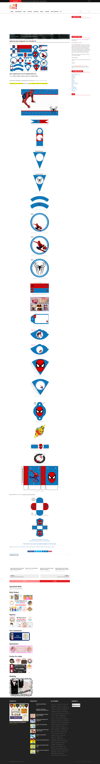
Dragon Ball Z (74, 87)
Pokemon (73, 78)
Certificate (59, 707)
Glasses (66, 713)
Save (51, 551)
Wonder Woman (74, 73)
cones (52, 733)
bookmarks (63, 729)
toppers (48, 546)
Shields (57, 724)
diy (58, 735)
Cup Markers (64, 709)
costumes (57, 733)
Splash (59, 726)
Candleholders (53, 706)
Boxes (24, 11)
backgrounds (64, 728)
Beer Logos (53, 704)
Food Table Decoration (59, 713)
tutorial (58, 755)
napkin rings (31, 546)
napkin (52, 742)
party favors (53, 748)
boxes (17, 546)
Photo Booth (53, 720)
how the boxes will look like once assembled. (39, 540)
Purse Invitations (65, 722)
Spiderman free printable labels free (17, 576)
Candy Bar (30, 11)
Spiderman (43, 546)
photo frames (64, 749)
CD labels (59, 704)
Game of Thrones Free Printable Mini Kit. (17, 722)
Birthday (13, 546)
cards (57, 731)
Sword (63, 726)
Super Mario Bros (75, 82)
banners (52, 729)
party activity (60, 744)
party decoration (60, 746)
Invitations (36, 11)
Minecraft (73, 77)
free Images (59, 737)
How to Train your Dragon (76, 74)
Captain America (74, 89)
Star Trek (73, 90)
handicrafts (61, 738)
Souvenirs (47, 11)
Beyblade (73, 75)
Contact (89, 761)
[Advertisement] (39, 24)
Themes (11, 11)
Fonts (52, 713)
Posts (74, 704)
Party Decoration (54, 11)
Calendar (64, 704)
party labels (53, 744)
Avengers (73, 81)
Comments (75, 706)
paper (64, 742)
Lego (72, 79)
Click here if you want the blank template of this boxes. (39, 544)
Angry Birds (74, 91)
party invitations (37, 546)
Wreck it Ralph (74, 88)
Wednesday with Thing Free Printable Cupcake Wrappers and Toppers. (34, 1)
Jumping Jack (63, 715)
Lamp (52, 717)
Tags (46, 546)
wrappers (17, 36)
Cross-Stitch (53, 709)
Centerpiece (53, 707)
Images (41, 11)
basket (58, 729)
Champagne (65, 707)
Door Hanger (64, 711)
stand (59, 751)
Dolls (59, 711)
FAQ (81, 761)
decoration (53, 735)
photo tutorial (53, 751)
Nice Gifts (61, 717)
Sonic (72, 84)
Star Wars (73, 86)
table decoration (54, 753)
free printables (21, 546)
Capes (60, 706)
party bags (53, 746)
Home (12, 36)
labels (28, 546)
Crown (59, 709)
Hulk (72, 85)
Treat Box (57, 728)
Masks (57, 717)
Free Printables (18, 11)
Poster (59, 722)
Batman (73, 80)
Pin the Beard (65, 720)
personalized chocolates (55, 749)
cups (62, 733)
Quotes (52, 724)
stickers (63, 751)
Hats (25, 546)
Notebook (53, 718)
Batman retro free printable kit (63, 576)
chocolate (63, 731)
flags (62, 735)
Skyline (66, 724)
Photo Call (59, 720)
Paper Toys (59, 718)
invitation (58, 740)
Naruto (73, 81)
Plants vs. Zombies (75, 83)
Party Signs (65, 718)
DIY (60, 11)
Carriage (64, 706)
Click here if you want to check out (40, 539)
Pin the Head (53, 722)
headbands (53, 740)
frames (52, 737)
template (60, 753)
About (85, 761)
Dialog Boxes (53, 711)
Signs (61, 724)
